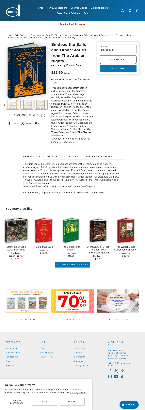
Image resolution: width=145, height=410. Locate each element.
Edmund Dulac (74, 65)
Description (31, 156)
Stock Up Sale (72, 319)
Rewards (10, 365)
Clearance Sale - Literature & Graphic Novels (94, 35)
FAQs (42, 348)
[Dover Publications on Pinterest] (122, 371)
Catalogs (78, 361)
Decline (72, 401)
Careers (78, 353)
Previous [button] (4, 104)
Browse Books (79, 8)
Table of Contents (99, 156)
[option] (72, 24)
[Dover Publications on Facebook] (110, 371)
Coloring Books (100, 8)
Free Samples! (13, 353)
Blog (8, 361)
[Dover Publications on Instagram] (110, 376)
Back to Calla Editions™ (74, 265)
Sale (86, 13)
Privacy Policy (81, 365)
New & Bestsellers (57, 8)
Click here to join (118, 319)
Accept (45, 401)
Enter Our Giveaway (27, 319)
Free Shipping (47, 353)
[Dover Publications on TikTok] (122, 376)
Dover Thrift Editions (68, 13)
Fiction (119, 35)
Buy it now (118, 69)
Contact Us (79, 357)
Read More (68, 142)
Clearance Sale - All (63, 35)
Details (52, 156)
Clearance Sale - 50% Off (42, 35)
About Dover (80, 348)
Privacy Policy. (78, 392)
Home (40, 8)
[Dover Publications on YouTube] (116, 376)
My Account (11, 348)
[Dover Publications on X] (116, 371)
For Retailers (12, 357)
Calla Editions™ (22, 35)
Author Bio (71, 156)
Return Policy (46, 357)
